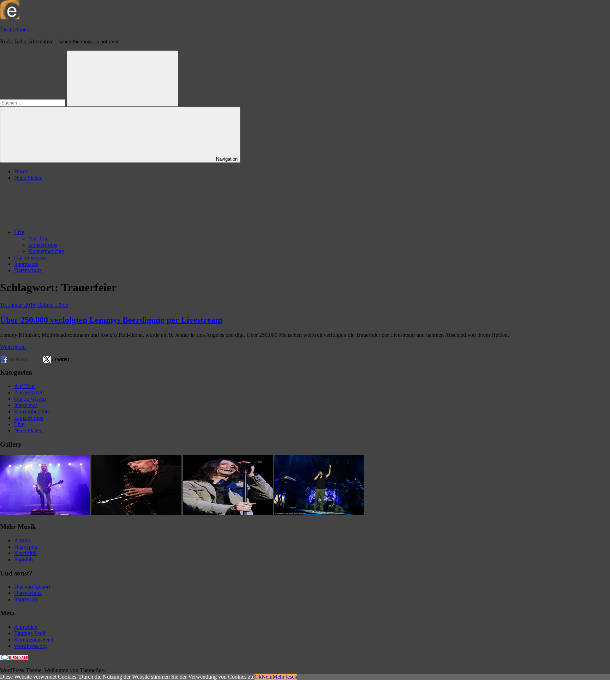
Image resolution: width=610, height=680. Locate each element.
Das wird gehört (32, 587)
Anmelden (25, 627)
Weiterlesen (13, 347)
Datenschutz (28, 270)
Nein (267, 677)
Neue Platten (28, 178)
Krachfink (25, 553)
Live (19, 232)
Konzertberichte (46, 251)
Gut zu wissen (30, 258)
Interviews (25, 405)
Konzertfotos (42, 245)
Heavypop (25, 547)
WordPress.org (30, 646)
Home (21, 171)
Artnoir (22, 540)
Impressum (26, 264)
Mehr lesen (285, 677)
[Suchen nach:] (33, 103)
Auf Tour (38, 238)
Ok (258, 677)
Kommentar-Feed (33, 640)
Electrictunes (14, 29)
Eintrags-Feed (29, 633)
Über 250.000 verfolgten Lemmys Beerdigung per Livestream (111, 319)
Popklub (23, 559)
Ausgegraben (29, 392)
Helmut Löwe (52, 305)
